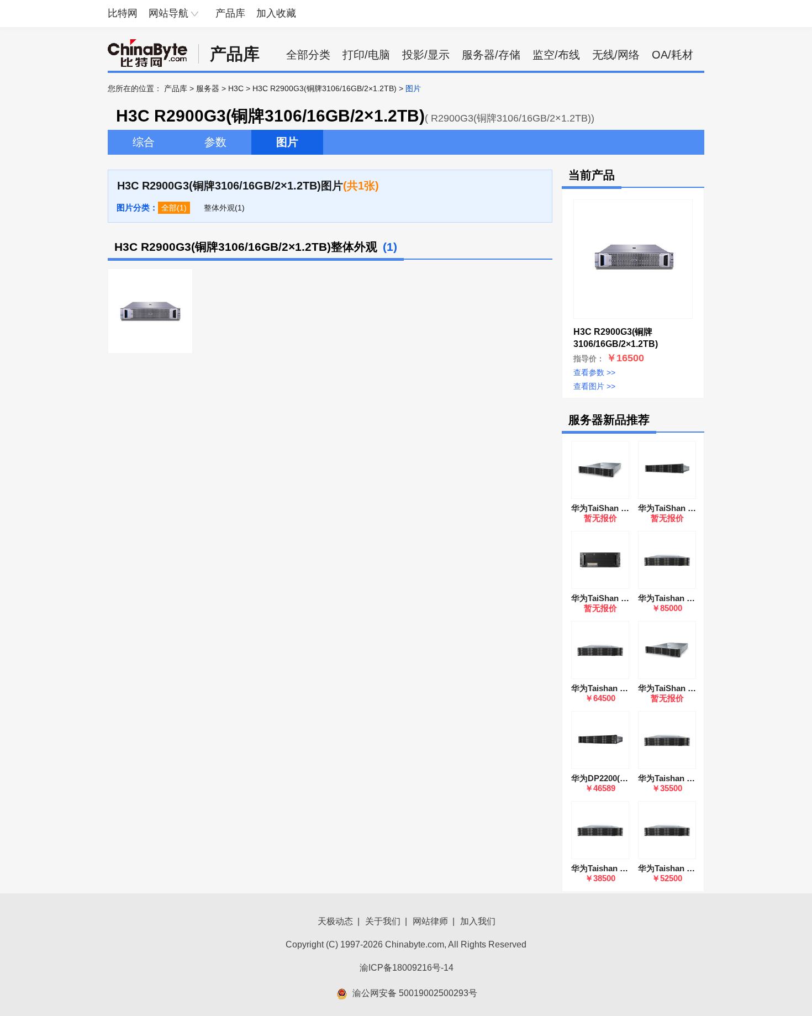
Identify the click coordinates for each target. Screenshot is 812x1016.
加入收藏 (276, 13)
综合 (144, 142)
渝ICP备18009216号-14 (407, 967)
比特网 (123, 13)
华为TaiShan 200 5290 (612, 598)
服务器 (207, 88)
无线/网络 (616, 55)
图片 (287, 142)
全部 (169, 207)
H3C (236, 88)
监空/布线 (556, 55)
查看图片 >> (594, 386)
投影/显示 (426, 55)
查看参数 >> (594, 372)
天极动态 (335, 921)
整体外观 (219, 207)
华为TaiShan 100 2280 (612, 508)
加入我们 (477, 921)
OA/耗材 (672, 55)
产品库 (230, 13)
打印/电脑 (366, 55)
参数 (215, 142)
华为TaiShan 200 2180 (679, 508)
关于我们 (382, 921)
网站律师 (430, 921)
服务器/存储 (491, 55)
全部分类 (308, 55)
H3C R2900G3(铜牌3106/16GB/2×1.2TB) (324, 88)
